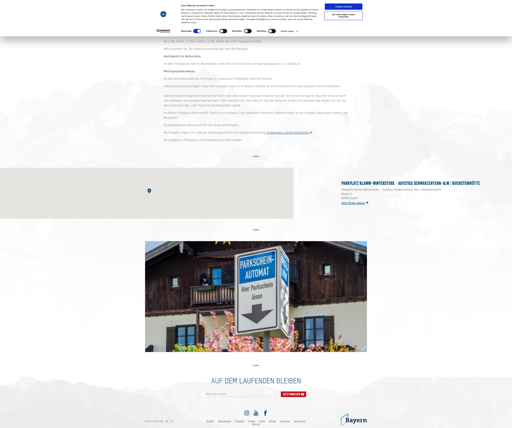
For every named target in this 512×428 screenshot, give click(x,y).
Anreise (251, 421)
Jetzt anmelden (292, 394)
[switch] (223, 31)
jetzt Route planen (353, 203)
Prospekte (239, 421)
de (162, 421)
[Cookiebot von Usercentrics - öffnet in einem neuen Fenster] (163, 31)
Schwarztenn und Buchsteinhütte (287, 132)
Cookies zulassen (343, 6)
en (167, 421)
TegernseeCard (224, 421)
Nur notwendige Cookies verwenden (343, 15)
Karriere (272, 421)
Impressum (285, 421)
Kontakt (210, 421)
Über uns (256, 424)
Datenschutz (299, 421)
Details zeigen (287, 31)
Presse (262, 421)
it (172, 421)
